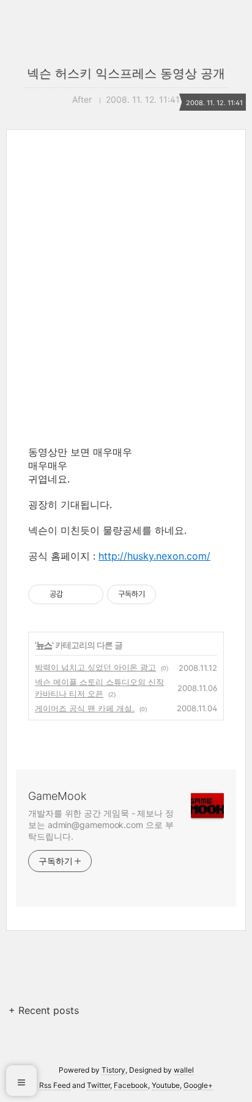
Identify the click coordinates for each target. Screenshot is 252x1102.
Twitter (98, 1085)
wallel (184, 1069)
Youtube (166, 1085)
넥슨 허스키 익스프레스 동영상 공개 (126, 73)
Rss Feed (54, 1085)
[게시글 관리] (89, 594)
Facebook (131, 1085)
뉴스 (44, 645)
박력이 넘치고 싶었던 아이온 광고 (95, 667)
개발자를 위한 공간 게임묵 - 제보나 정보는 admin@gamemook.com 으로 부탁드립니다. (101, 824)
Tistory (113, 1069)
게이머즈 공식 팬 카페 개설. (85, 708)
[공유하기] (74, 594)
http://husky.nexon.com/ (154, 556)
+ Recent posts (44, 1010)
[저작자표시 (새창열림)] (161, 594)
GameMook (57, 796)
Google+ (198, 1085)
